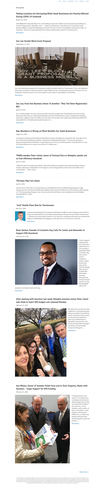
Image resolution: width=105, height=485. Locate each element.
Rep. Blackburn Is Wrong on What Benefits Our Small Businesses (46, 131)
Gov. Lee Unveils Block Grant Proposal (33, 41)
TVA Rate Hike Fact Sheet (28, 180)
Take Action (81, 1)
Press (76, 1)
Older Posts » (84, 472)
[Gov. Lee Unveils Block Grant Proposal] (51, 66)
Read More (20, 33)
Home (60, 1)
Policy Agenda (71, 1)
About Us (64, 1)
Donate (87, 1)
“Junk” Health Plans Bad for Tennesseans (35, 205)
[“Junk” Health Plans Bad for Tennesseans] (20, 216)
